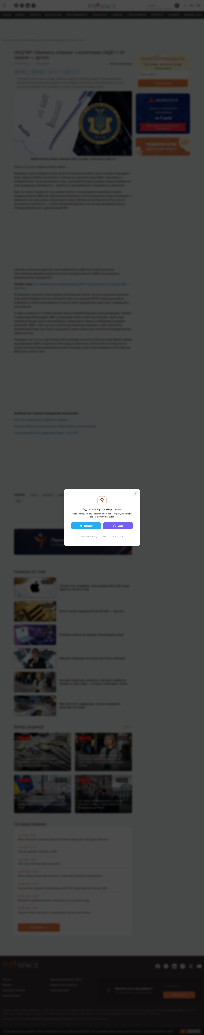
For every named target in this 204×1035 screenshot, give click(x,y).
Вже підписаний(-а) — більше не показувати (102, 536)
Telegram (88, 526)
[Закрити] (135, 493)
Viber (120, 526)
